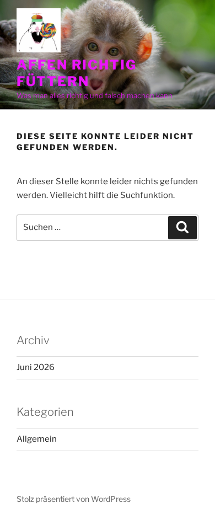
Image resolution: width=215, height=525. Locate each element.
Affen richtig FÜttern (77, 73)
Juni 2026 (36, 367)
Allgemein (37, 439)
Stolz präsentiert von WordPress (74, 498)
